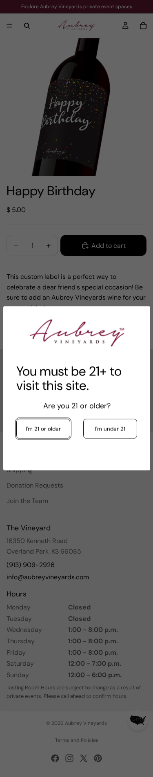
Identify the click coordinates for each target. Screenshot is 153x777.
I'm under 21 (110, 429)
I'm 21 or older (43, 429)
